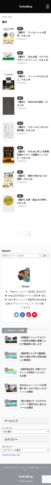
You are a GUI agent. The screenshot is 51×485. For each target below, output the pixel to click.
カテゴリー (7, 446)
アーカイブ (7, 428)
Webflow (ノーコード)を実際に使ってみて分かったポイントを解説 (33, 388)
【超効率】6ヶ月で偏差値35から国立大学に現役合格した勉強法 (33, 356)
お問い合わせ (34, 468)
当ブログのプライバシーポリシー (15, 468)
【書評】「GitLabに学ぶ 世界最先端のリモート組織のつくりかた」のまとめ (33, 154)
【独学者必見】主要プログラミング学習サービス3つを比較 (33, 372)
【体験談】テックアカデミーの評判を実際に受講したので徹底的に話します (33, 340)
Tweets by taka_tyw (11, 454)
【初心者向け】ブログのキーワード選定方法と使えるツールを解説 (33, 404)
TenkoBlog (25, 6)
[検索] (44, 256)
